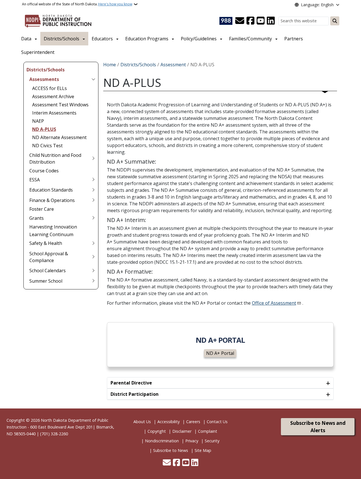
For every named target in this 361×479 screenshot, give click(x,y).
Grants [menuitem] (36, 218)
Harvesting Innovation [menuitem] (53, 227)
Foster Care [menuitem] (41, 209)
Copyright (157, 431)
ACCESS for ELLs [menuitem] (49, 88)
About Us (142, 421)
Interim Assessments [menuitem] (54, 113)
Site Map (203, 450)
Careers (193, 421)
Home (109, 64)
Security (212, 440)
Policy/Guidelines (199, 39)
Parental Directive (131, 383)
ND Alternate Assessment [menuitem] (59, 137)
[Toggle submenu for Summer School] (93, 281)
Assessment (173, 64)
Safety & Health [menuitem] (45, 243)
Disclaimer (181, 431)
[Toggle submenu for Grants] (93, 218)
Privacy (191, 440)
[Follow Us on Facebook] (250, 21)
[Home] (58, 20)
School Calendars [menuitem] (47, 270)
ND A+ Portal (220, 353)
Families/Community (250, 39)
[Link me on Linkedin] (271, 21)
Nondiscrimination (162, 440)
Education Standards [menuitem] (51, 190)
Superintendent (37, 52)
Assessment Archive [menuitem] (53, 96)
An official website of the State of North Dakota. (77, 4)
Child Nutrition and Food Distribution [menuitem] (55, 158)
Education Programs (146, 39)
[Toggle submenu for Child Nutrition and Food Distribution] (93, 158)
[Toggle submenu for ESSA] (93, 179)
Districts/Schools (61, 39)
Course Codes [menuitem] (44, 171)
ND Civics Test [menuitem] (47, 145)
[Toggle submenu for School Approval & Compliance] (93, 257)
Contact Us (217, 421)
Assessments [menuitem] (44, 79)
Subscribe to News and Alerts (317, 427)
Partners (293, 39)
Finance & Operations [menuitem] (52, 200)
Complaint (207, 431)
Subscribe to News (170, 450)
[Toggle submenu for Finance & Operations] (93, 200)
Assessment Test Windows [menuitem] (60, 105)
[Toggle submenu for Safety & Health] (93, 243)
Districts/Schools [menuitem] (46, 70)
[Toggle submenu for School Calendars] (93, 270)
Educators (102, 39)
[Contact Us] (239, 21)
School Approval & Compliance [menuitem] (48, 257)
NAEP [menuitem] (38, 121)
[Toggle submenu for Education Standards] (93, 189)
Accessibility (168, 421)
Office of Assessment (274, 303)
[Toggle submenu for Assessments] (93, 79)
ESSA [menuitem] (34, 180)
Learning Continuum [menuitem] (51, 234)
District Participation (135, 394)
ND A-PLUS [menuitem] (44, 129)
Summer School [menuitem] (45, 281)
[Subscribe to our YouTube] (261, 21)
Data (26, 39)
